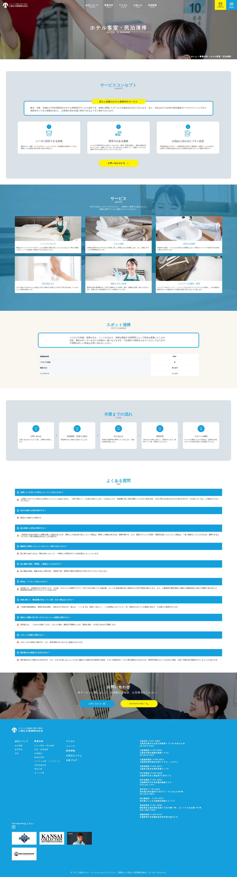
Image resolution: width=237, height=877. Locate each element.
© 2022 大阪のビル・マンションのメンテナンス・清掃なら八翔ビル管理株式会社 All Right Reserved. (118, 872)
